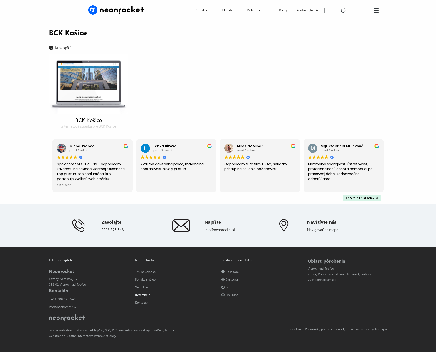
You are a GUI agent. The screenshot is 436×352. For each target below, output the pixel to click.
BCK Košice (88, 120)
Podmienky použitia (318, 329)
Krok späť (62, 47)
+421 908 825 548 (62, 299)
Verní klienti (143, 287)
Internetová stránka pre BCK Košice (88, 126)
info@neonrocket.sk (220, 229)
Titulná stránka (145, 271)
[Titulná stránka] (116, 9)
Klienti (227, 9)
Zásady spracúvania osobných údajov (361, 329)
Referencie (256, 9)
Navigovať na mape (322, 229)
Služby (201, 9)
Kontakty (141, 302)
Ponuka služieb (145, 279)
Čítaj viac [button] (64, 185)
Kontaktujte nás (307, 10)
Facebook (232, 271)
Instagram (233, 279)
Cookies (295, 329)
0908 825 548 (113, 229)
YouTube (232, 295)
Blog (283, 9)
